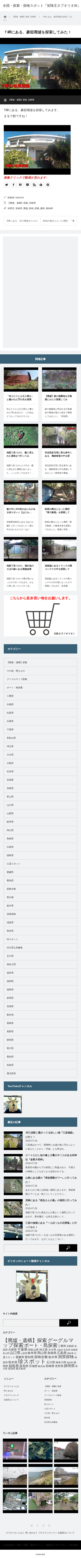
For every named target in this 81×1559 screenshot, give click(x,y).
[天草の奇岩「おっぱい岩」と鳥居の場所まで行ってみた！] (66, 1450)
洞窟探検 (11, 914)
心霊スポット (13, 863)
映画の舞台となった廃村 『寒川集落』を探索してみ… (58, 511)
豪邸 (42, 208)
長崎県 (10, 1023)
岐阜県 (10, 822)
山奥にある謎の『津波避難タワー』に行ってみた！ (51, 1179)
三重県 (10, 696)
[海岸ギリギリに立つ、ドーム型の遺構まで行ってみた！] (40, 1476)
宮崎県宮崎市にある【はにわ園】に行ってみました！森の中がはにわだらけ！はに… (20, 525)
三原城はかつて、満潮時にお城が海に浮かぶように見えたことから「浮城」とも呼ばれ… (50, 1147)
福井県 (10, 972)
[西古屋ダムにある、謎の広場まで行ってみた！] (40, 1450)
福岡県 (10, 981)
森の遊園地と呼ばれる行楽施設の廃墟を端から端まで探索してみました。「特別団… (58, 413)
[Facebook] (37, 1525)
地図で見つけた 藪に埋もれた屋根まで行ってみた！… (20, 454)
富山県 (10, 796)
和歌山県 (11, 738)
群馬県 (10, 998)
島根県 (10, 838)
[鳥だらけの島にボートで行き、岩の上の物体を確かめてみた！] (15, 1476)
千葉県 (10, 729)
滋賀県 (10, 922)
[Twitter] (31, 1525)
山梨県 (10, 813)
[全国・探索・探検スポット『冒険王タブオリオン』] (42, 5)
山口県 (10, 805)
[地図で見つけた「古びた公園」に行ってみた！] (15, 1450)
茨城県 (10, 1006)
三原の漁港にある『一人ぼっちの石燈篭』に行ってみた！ (51, 1225)
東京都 (10, 897)
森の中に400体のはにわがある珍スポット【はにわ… (21, 511)
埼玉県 (10, 746)
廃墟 (25, 208)
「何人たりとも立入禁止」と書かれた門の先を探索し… (20, 398)
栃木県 (10, 905)
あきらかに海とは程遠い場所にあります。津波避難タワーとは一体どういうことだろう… (50, 1192)
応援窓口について (11, 1400)
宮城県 (10, 780)
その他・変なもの (16, 671)
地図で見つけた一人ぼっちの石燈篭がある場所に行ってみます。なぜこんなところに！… (50, 1237)
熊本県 (10, 931)
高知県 (10, 1056)
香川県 (10, 1048)
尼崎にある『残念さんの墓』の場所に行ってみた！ (51, 1202)
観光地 (10, 1014)
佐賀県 (10, 712)
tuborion (19, 197)
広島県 (10, 847)
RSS (49, 1525)
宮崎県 (31, 100)
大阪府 (10, 763)
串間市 (11, 208)
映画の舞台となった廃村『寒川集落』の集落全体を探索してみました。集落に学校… (58, 525)
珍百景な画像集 (15, 947)
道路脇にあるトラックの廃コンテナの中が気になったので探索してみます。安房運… (58, 582)
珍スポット (12, 939)
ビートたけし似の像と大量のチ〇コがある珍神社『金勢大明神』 (51, 1157)
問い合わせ (8, 1391)
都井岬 (49, 208)
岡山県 (10, 830)
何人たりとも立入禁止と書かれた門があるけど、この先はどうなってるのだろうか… (20, 413)
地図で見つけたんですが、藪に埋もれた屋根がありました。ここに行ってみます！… (20, 469)
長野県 (10, 1031)
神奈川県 (11, 964)
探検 (31, 208)
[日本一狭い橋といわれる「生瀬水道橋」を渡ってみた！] (66, 1476)
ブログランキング (11, 1395)
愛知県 (10, 880)
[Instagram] (43, 1525)
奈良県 (10, 771)
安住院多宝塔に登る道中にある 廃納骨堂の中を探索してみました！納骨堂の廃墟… (58, 469)
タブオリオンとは (11, 1386)
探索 (37, 208)
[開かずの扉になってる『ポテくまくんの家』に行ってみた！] (66, 1501)
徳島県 (10, 855)
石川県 (10, 956)
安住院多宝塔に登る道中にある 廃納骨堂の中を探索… (58, 454)
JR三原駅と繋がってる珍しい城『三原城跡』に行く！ (50, 1134)
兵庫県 (10, 721)
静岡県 (10, 1040)
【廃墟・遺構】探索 (17, 100)
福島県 (10, 989)
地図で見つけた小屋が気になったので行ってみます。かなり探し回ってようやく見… (20, 582)
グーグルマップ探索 (17, 679)
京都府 (10, 704)
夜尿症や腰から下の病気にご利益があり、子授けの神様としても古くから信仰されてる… (50, 1169)
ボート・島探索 (15, 687)
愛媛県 (10, 872)
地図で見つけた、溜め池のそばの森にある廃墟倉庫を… (20, 567)
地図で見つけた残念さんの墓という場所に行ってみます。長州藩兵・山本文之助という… (50, 1214)
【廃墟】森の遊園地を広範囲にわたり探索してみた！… (58, 398)
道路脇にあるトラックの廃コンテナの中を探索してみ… (58, 567)
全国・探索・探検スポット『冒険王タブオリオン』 (43, 1545)
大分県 (10, 754)
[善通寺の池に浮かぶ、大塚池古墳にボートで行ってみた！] (40, 1501)
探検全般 (11, 889)
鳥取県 (10, 1065)
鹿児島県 (11, 1073)
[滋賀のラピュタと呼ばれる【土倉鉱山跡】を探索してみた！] (15, 1501)
